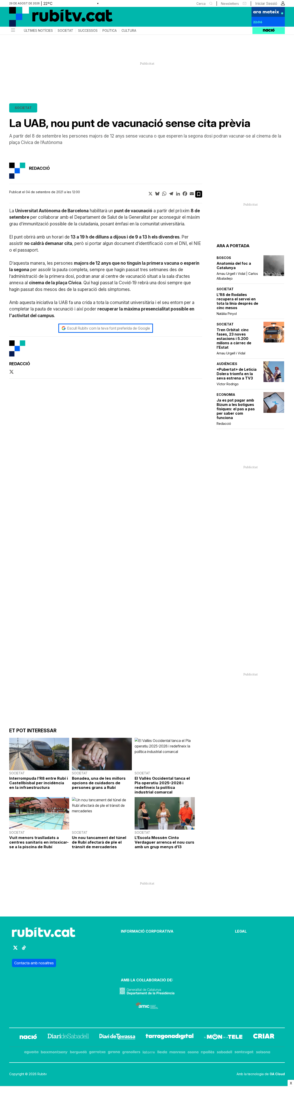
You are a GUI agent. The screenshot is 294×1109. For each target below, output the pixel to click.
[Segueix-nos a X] (15, 949)
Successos (88, 30)
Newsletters (230, 4)
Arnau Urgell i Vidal (231, 353)
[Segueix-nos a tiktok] (23, 949)
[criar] (263, 1037)
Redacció (224, 423)
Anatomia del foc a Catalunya (234, 265)
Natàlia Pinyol (227, 314)
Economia (226, 394)
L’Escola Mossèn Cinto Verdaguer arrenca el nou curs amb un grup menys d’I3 (164, 842)
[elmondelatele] (223, 1037)
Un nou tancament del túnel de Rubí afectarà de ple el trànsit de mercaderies (99, 842)
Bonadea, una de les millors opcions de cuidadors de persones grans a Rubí (99, 783)
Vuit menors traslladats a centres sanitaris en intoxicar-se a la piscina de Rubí (39, 842)
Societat (65, 30)
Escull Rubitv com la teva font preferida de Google (108, 328)
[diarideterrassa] (117, 1037)
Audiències (227, 364)
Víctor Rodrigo (228, 384)
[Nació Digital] (54, 18)
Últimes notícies (38, 30)
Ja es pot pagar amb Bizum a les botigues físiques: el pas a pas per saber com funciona (236, 409)
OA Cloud (277, 1074)
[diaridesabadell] (68, 1037)
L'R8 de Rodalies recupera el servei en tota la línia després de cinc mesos (237, 301)
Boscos (224, 258)
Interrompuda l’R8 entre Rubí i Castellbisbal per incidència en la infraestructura (38, 783)
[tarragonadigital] (170, 1037)
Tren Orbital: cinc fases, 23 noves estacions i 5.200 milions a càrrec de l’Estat (234, 339)
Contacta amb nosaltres (34, 963)
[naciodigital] (28, 1037)
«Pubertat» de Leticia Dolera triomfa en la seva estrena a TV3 (237, 373)
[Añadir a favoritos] (198, 194)
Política (109, 30)
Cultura (129, 30)
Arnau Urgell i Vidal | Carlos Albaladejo (237, 276)
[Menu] (12, 30)
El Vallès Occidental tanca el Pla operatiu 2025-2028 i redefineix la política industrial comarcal (162, 785)
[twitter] (11, 372)
